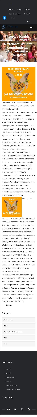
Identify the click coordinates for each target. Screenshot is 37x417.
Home (8, 369)
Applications (8, 320)
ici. (30, 129)
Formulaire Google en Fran (22, 288)
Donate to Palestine (13, 390)
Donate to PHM (11, 386)
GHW (5, 326)
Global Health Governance (13, 332)
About (8, 373)
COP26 (4, 142)
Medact (22, 265)
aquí (12, 129)
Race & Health (12, 265)
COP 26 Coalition (20, 255)
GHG (5, 338)
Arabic (20, 9)
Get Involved (10, 377)
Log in (13, 18)
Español (27, 14)
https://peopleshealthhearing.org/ (14, 126)
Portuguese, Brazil (15, 14)
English (27, 9)
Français (11, 9)
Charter (8, 381)
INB (5, 344)
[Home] (10, 27)
